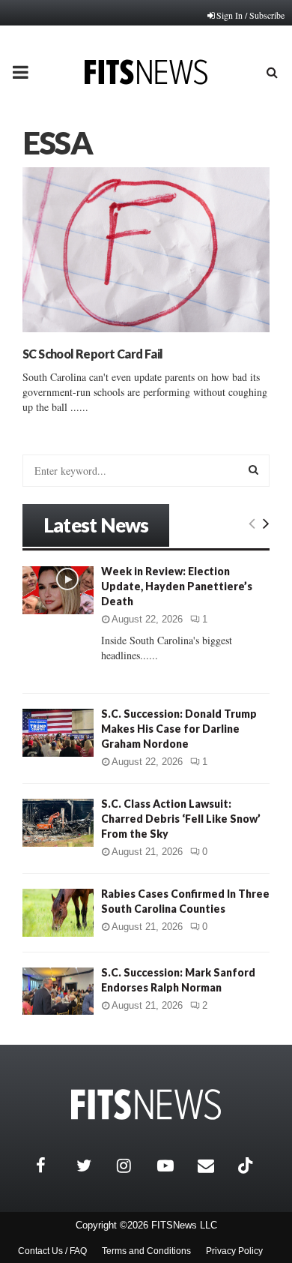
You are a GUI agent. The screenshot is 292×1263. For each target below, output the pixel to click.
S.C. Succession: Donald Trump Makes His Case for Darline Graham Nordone (179, 728)
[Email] (214, 1165)
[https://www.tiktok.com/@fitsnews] (247, 1165)
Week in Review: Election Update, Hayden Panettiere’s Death (176, 586)
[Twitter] (92, 1165)
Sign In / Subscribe (250, 15)
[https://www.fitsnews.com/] (146, 1104)
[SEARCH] (253, 469)
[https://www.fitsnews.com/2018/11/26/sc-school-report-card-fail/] (146, 249)
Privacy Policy (234, 1251)
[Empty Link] (252, 523)
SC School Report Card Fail (92, 353)
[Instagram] (133, 1165)
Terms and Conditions (146, 1251)
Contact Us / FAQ (52, 1251)
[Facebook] (52, 1165)
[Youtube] (173, 1165)
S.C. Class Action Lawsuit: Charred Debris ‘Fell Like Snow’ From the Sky (181, 818)
